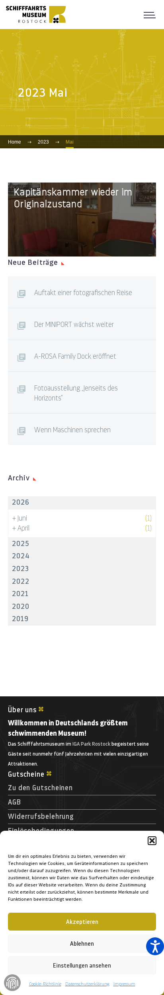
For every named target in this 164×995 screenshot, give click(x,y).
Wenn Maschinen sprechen (72, 430)
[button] (152, 841)
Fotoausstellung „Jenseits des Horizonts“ (76, 393)
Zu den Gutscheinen (40, 787)
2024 (21, 556)
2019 (20, 618)
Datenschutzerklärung (87, 984)
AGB (14, 802)
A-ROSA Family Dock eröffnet (75, 356)
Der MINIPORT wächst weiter (74, 324)
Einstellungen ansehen (82, 965)
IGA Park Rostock (91, 744)
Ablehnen (82, 943)
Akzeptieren (82, 921)
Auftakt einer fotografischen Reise (83, 292)
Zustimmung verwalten (12, 982)
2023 (20, 568)
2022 (20, 581)
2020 (20, 606)
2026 (20, 502)
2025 (20, 543)
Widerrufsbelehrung (41, 816)
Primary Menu (152, 14)
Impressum (124, 984)
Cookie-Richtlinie (45, 984)
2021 (20, 593)
